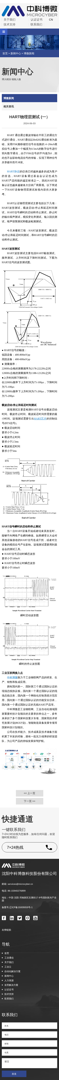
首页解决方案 (11, 985)
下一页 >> (29, 801)
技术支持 (9, 24)
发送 (14, 1074)
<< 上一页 (29, 793)
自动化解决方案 (12, 971)
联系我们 (36, 24)
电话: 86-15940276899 (14, 890)
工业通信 (9, 957)
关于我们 (9, 19)
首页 (5, 53)
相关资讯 (8, 106)
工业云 (7, 967)
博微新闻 (29, 53)
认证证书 (36, 19)
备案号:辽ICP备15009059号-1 (17, 907)
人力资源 (9, 980)
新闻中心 (15, 53)
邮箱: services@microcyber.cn (17, 884)
